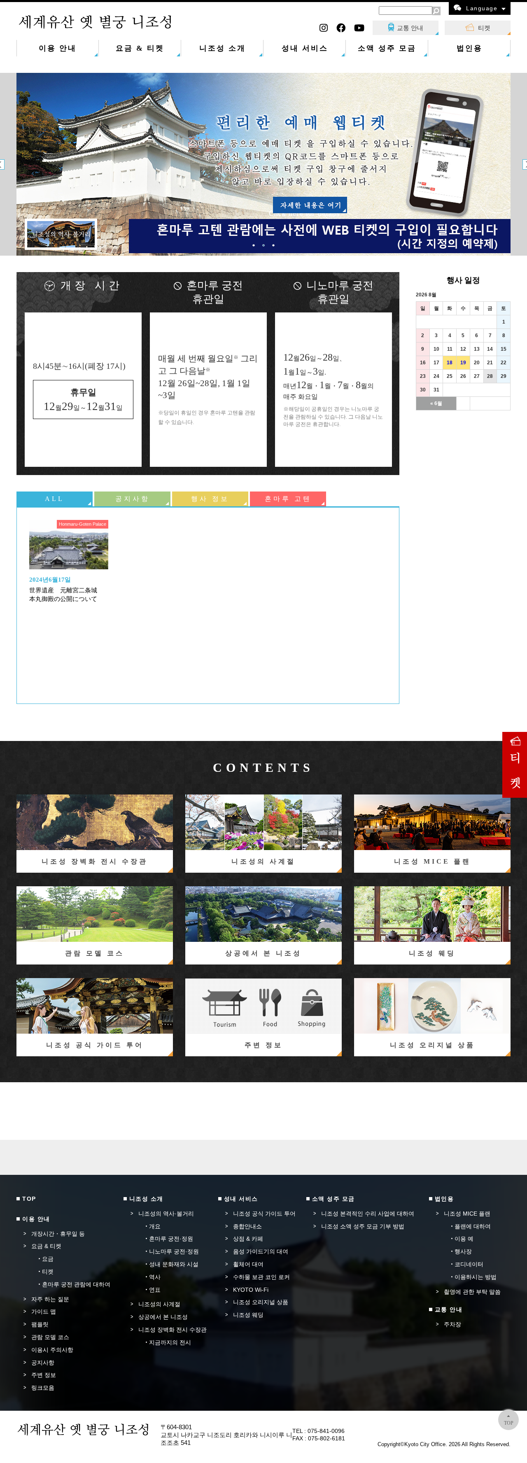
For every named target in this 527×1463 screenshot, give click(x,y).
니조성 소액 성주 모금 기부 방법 (362, 1226)
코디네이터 (469, 1264)
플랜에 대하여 (473, 1226)
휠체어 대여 (248, 1264)
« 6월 (436, 403)
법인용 (470, 48)
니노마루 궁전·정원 (174, 1251)
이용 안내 (58, 48)
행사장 (463, 1251)
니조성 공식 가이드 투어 (264, 1213)
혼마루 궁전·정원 (171, 1238)
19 (463, 363)
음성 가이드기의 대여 (260, 1251)
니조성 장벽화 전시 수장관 (172, 1329)
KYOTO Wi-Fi (250, 1289)
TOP (508, 1423)
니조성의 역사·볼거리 (166, 1213)
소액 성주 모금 (387, 48)
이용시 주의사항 (52, 1350)
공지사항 (42, 1362)
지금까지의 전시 (170, 1342)
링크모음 (42, 1387)
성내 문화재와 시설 (173, 1264)
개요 (155, 1226)
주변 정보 (43, 1375)
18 (449, 363)
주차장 (452, 1324)
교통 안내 (410, 28)
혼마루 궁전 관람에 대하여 (76, 1284)
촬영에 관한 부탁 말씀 (472, 1291)
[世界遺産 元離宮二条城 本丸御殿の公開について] (68, 544)
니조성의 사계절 (159, 1304)
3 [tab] (273, 245)
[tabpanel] (263, 164)
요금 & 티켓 (140, 48)
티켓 (484, 28)
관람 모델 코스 (50, 1337)
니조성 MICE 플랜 (467, 1213)
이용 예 (464, 1238)
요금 (48, 1259)
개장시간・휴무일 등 (58, 1233)
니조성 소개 (222, 48)
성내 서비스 (305, 48)
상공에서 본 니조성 (163, 1317)
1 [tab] (254, 245)
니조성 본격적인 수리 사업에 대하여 (367, 1213)
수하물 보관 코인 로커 (261, 1277)
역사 (155, 1277)
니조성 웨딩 (248, 1315)
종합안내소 (247, 1226)
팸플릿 (40, 1324)
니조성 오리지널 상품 (260, 1302)
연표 (155, 1289)
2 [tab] (263, 245)
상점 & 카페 (248, 1238)
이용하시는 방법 (476, 1277)
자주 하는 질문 (50, 1299)
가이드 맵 (43, 1311)
